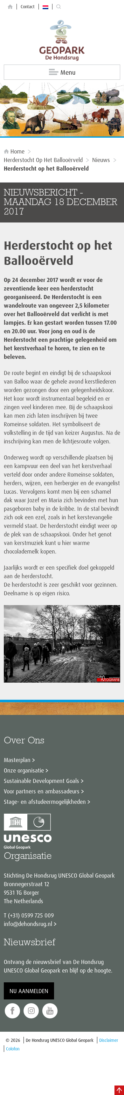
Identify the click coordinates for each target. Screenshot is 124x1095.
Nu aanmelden (29, 990)
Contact (28, 6)
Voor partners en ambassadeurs (41, 791)
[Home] (10, 7)
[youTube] (50, 1011)
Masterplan (17, 759)
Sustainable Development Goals (41, 780)
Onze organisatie (24, 770)
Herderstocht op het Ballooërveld (43, 159)
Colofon (12, 1048)
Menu (67, 72)
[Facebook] (12, 1011)
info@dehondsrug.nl (28, 923)
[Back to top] (119, 1090)
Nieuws (101, 159)
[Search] (58, 7)
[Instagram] (31, 1011)
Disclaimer (108, 1040)
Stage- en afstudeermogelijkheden (45, 801)
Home (17, 151)
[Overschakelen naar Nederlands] (45, 6)
